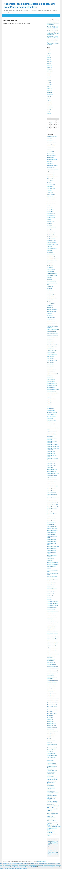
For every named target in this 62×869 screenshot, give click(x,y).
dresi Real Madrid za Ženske (52, 275)
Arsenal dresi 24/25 (50, 153)
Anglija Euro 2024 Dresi (51, 145)
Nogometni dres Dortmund (51, 431)
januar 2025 (49, 86)
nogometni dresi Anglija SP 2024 (53, 473)
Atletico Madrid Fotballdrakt (52, 159)
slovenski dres (49, 742)
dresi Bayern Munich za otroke (52, 244)
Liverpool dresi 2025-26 (51, 369)
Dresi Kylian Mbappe (50, 254)
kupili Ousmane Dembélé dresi (52, 333)
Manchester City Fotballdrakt (52, 385)
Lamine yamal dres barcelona (52, 346)
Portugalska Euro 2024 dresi (52, 713)
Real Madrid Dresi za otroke (52, 727)
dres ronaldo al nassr (50, 221)
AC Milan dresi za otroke (51, 142)
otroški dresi (49, 599)
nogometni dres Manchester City (52, 444)
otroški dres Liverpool (51, 584)
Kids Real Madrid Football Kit (52, 323)
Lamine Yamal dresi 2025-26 (52, 350)
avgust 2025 (49, 73)
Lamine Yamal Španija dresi (52, 354)
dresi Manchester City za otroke (52, 258)
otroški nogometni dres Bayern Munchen (52, 822)
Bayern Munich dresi (50, 167)
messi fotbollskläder (50, 408)
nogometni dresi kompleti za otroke (52, 793)
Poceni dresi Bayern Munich (52, 682)
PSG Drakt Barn (50, 715)
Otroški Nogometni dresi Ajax (52, 666)
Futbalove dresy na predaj (21, 868)
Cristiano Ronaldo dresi (51, 202)
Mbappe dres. (49, 400)
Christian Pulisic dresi (51, 194)
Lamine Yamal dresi (50, 348)
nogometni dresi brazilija (51, 481)
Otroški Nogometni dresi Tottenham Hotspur (51, 674)
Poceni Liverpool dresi (51, 688)
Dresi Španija (49, 279)
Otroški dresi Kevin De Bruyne (52, 605)
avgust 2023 (49, 109)
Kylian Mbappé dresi (50, 341)
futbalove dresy (24, 866)
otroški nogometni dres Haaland (52, 648)
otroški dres (49, 568)
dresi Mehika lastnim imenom (52, 259)
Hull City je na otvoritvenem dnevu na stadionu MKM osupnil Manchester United (53, 23)
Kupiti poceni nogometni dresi (52, 337)
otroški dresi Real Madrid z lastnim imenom (52, 617)
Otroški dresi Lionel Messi (51, 607)
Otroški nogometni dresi (51, 664)
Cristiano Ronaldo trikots (51, 203)
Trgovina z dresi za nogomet (52, 755)
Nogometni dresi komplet (51, 490)
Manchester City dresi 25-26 (52, 383)
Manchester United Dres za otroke (53, 389)
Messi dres (49, 406)
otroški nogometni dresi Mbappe (52, 672)
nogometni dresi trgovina (51, 539)
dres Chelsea (49, 205)
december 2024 (49, 88)
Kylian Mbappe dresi (50, 342)
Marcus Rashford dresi (51, 395)
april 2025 (49, 80)
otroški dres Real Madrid (51, 591)
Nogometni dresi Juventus (51, 488)
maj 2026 (48, 55)
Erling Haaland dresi (50, 292)
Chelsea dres (49, 190)
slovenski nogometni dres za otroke (52, 834)
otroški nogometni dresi (51, 662)
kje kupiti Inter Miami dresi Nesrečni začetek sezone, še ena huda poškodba (52, 326)
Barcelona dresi (49, 163)
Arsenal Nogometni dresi (51, 155)
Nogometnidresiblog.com (41, 861)
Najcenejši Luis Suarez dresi (52, 412)
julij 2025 (48, 75)
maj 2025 (48, 78)
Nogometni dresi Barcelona (52, 479)
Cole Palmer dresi (50, 196)
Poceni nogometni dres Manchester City (51, 690)
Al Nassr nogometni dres (51, 144)
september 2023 (50, 107)
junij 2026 (49, 53)
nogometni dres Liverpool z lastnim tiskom (52, 442)
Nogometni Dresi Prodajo (51, 522)
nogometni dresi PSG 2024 (51, 526)
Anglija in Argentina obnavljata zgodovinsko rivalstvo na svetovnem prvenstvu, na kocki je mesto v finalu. (52, 42)
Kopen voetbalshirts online (49, 865)
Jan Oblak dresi (49, 315)
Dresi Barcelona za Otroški (51, 242)
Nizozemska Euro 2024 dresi (52, 424)
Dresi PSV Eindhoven (51, 269)
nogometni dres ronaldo (51, 461)
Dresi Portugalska (50, 265)
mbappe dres (49, 397)
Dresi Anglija (49, 229)
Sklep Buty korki (16, 863)
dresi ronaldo (49, 277)
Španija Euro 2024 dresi (51, 749)
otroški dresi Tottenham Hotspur (52, 622)
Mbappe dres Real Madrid (51, 398)
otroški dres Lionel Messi (51, 582)
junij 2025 (49, 76)
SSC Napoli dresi (50, 751)
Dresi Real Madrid (50, 271)
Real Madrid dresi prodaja (51, 725)
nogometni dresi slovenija (51, 532)
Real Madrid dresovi (50, 729)
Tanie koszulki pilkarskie (43, 866)
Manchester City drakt (51, 379)
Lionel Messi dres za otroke (52, 360)
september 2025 (50, 71)
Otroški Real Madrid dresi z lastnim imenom (52, 678)
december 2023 (49, 102)
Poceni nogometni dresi (51, 695)
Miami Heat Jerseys (24, 863)
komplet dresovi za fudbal (51, 331)
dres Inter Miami (50, 207)
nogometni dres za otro (51, 463)
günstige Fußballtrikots (51, 303)
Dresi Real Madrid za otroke (52, 273)
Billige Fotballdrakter (51, 178)
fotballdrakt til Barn (50, 296)
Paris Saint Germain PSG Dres (52, 680)
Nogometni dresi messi (51, 511)
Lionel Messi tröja (50, 366)
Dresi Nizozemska (50, 261)
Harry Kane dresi (50, 305)
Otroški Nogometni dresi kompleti (53, 670)
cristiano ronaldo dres (51, 200)
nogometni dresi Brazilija (50, 785)
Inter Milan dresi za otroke (51, 311)
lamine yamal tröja (50, 356)
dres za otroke (49, 225)
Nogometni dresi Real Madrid (52, 530)
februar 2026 (49, 61)
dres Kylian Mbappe (50, 209)
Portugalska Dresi (50, 711)
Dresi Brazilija (49, 246)
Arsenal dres (49, 149)
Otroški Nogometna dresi (51, 627)
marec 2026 (49, 59)
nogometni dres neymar (51, 453)
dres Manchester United (51, 215)
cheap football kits (50, 186)
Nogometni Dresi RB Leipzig (52, 528)
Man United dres (50, 377)
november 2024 (49, 90)
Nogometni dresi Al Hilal (51, 471)
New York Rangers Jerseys (36, 863)
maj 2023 (48, 111)
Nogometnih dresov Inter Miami (52, 562)
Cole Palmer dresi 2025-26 (51, 198)
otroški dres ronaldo (50, 593)
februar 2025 (49, 84)
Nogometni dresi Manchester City (53, 506)
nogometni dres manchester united (53, 446)
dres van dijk (49, 223)
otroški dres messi (50, 586)
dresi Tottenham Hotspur (51, 281)
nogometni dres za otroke (51, 465)
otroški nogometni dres (51, 629)
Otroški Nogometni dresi (52, 824)
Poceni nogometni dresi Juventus (52, 702)
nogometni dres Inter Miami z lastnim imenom (52, 435)
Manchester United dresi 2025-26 (53, 393)
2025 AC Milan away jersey (52, 136)
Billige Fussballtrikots (23, 865)
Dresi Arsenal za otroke (51, 238)
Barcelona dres (49, 161)
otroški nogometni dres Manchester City (51, 656)
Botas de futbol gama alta (5, 863)
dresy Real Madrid (7, 865)
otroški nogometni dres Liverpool (53, 654)
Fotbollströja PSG (50, 299)
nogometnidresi (49, 560)
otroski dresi (49, 597)
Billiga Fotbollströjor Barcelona (52, 176)
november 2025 (49, 67)
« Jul (52, 130)
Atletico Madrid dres (50, 157)
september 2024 (50, 94)
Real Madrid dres (50, 719)
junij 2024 (49, 100)
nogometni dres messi (51, 451)
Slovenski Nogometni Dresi (52, 747)
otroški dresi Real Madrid (51, 615)
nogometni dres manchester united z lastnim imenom (53, 449)
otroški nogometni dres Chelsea (52, 643)
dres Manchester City (51, 213)
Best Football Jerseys (51, 173)
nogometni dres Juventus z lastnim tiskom (51, 439)
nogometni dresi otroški (51, 518)
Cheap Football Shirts (51, 188)
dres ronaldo (49, 219)
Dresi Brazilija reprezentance (52, 248)
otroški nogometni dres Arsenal (52, 631)
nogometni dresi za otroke (51, 550)
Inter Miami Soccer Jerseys (52, 309)
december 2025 (49, 65)
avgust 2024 (49, 96)
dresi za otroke (49, 288)
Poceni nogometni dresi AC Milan (53, 698)
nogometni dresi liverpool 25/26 (52, 504)
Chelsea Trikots (50, 192)
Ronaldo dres (49, 738)
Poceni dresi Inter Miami (51, 684)
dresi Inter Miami (50, 252)
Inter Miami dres (50, 307)
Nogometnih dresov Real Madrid (52, 564)
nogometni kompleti (50, 558)
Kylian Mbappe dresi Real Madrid (53, 344)
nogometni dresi (50, 467)
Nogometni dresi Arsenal (51, 477)
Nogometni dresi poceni (51, 520)
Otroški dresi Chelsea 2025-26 (52, 601)
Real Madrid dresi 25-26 (51, 723)
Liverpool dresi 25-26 (51, 371)
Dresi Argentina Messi (51, 234)
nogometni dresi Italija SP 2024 (52, 486)
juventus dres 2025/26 (51, 319)
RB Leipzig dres (50, 717)
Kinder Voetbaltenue (15, 866)
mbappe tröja (49, 404)
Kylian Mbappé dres (50, 339)
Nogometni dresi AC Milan (52, 469)
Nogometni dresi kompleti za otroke (52, 813)
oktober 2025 (49, 69)
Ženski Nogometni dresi (51, 757)
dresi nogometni (50, 263)
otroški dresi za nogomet (51, 623)
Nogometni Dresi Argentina (52, 475)
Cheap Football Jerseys (51, 184)
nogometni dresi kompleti (51, 492)
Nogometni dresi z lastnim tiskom (53, 546)
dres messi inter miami (51, 217)
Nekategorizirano (50, 418)
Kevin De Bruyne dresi (51, 321)
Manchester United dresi (51, 391)
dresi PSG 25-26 (50, 267)
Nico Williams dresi (50, 422)
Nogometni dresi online (51, 516)
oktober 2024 (49, 92)
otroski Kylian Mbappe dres (52, 625)
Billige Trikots (15, 865)
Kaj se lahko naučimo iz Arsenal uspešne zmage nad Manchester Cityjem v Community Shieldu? (52, 27)
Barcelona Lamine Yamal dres (52, 165)
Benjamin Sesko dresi (51, 171)
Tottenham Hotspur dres (51, 753)
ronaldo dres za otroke (51, 740)
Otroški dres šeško (50, 595)
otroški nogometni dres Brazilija (52, 641)
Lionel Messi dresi (50, 362)
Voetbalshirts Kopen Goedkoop (36, 865)
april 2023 (49, 113)
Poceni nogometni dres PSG (52, 693)
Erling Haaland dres (50, 290)
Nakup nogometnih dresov (51, 416)
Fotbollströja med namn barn (52, 297)
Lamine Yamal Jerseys (51, 352)
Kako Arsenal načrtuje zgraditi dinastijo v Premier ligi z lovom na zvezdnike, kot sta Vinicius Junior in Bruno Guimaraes (53, 32)
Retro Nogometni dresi (51, 733)
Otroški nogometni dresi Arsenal (52, 668)
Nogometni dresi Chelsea (51, 482)
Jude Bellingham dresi (51, 317)
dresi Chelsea (49, 250)
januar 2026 (49, 63)
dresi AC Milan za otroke (51, 227)
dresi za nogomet (50, 286)
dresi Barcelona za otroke (51, 240)
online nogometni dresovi (51, 566)
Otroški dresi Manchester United (52, 611)
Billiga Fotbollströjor (51, 174)
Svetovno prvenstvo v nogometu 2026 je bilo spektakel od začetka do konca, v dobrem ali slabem (52, 37)
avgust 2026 (49, 49)
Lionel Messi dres (50, 358)
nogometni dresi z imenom (51, 541)
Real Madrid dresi (50, 721)
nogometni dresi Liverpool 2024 (52, 502)
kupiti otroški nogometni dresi (52, 335)
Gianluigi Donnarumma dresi (52, 301)
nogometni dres (49, 426)
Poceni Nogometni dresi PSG (52, 704)
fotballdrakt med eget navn (51, 294)
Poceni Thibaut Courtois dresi (52, 709)
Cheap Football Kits (32, 866)
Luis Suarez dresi (50, 375)
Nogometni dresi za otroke (52, 548)
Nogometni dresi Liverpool (51, 500)
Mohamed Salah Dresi (51, 410)
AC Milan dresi (49, 140)
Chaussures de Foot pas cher (48, 863)
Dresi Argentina (50, 231)
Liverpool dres (49, 368)
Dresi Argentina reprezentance (52, 236)
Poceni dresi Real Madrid (51, 686)
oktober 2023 (49, 105)
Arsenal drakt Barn (50, 147)
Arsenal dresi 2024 (50, 151)
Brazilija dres (49, 182)
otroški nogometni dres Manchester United (51, 660)
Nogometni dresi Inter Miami (52, 484)
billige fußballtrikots (50, 180)
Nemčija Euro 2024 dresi (51, 420)
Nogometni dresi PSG (51, 524)
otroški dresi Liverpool (51, 609)
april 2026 (49, 57)
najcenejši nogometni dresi (51, 414)
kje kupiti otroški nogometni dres (53, 329)
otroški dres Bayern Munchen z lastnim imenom (52, 577)
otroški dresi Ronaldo (51, 620)
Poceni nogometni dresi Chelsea (52, 700)
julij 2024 (48, 98)
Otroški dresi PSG (50, 613)
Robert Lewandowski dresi (51, 734)
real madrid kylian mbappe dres (52, 731)
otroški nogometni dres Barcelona (53, 636)
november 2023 (49, 104)
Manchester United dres (51, 387)
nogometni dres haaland (51, 433)
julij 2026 (48, 51)
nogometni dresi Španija (51, 534)
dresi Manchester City (51, 256)
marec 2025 (49, 82)
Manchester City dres (51, 381)
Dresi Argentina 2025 (51, 232)
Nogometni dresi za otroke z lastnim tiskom (52, 556)
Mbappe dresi (49, 402)
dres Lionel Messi (50, 211)
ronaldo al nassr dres (50, 736)
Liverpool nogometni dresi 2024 (52, 373)
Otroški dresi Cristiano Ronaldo (52, 603)
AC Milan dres (49, 138)
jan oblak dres (49, 313)
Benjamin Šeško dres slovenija (52, 169)
